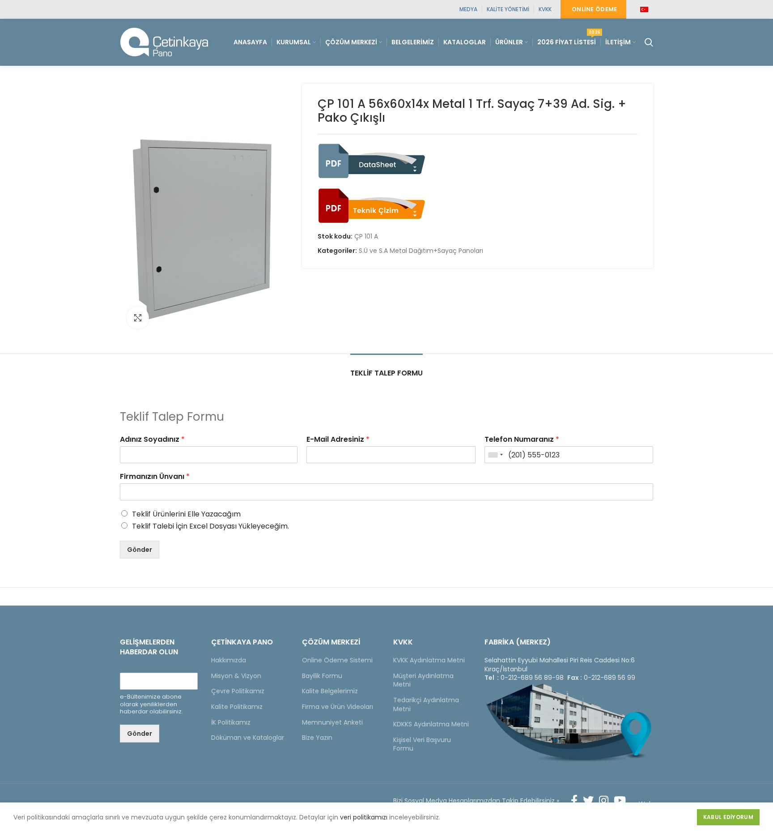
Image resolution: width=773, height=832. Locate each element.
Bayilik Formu (322, 675)
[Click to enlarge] (138, 318)
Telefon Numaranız (521, 439)
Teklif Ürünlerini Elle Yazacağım (186, 514)
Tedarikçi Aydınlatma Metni (426, 704)
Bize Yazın (317, 737)
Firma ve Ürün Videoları (337, 706)
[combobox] (495, 455)
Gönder (139, 549)
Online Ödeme (594, 9)
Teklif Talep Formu (386, 373)
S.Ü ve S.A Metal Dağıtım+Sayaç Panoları (421, 251)
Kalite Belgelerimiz (330, 691)
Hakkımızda (228, 660)
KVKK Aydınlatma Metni (429, 660)
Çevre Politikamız (237, 691)
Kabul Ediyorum (728, 817)
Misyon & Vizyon (236, 675)
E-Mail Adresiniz (338, 439)
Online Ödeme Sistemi (337, 660)
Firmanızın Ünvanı (155, 477)
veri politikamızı (363, 817)
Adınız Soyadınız (152, 439)
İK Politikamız (231, 722)
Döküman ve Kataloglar (247, 737)
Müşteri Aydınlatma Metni (423, 680)
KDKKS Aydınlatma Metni (431, 724)
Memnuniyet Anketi (332, 722)
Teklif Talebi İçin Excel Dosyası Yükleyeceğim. (210, 526)
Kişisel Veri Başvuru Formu (422, 744)
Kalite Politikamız (237, 706)
